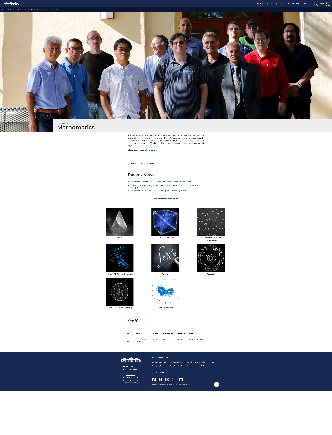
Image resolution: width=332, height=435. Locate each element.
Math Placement (165, 308)
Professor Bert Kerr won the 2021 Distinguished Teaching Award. (158, 191)
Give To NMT (159, 372)
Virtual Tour (293, 4)
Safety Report (174, 366)
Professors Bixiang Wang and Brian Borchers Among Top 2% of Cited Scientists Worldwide (164, 187)
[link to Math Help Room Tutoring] (119, 292)
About (120, 238)
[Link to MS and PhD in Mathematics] (119, 258)
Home (20, 10)
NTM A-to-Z (205, 366)
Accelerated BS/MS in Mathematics (211, 239)
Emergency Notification (160, 366)
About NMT (212, 362)
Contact (259, 4)
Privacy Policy (188, 362)
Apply (269, 4)
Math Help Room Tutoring (120, 308)
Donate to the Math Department (141, 163)
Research (280, 4)
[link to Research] (211, 258)
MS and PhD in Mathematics (120, 274)
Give (304, 4)
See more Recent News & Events (166, 199)
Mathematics (43, 10)
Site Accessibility (200, 362)
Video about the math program (142, 150)
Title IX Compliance (175, 362)
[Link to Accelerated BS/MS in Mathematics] (211, 222)
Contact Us (130, 379)
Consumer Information (159, 362)
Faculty (165, 274)
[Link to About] (119, 222)
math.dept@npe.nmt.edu (198, 339)
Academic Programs (30, 10)
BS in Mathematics (165, 238)
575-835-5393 (156, 340)
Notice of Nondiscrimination (190, 366)
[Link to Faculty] (165, 258)
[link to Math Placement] (165, 292)
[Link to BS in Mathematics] (165, 222)
